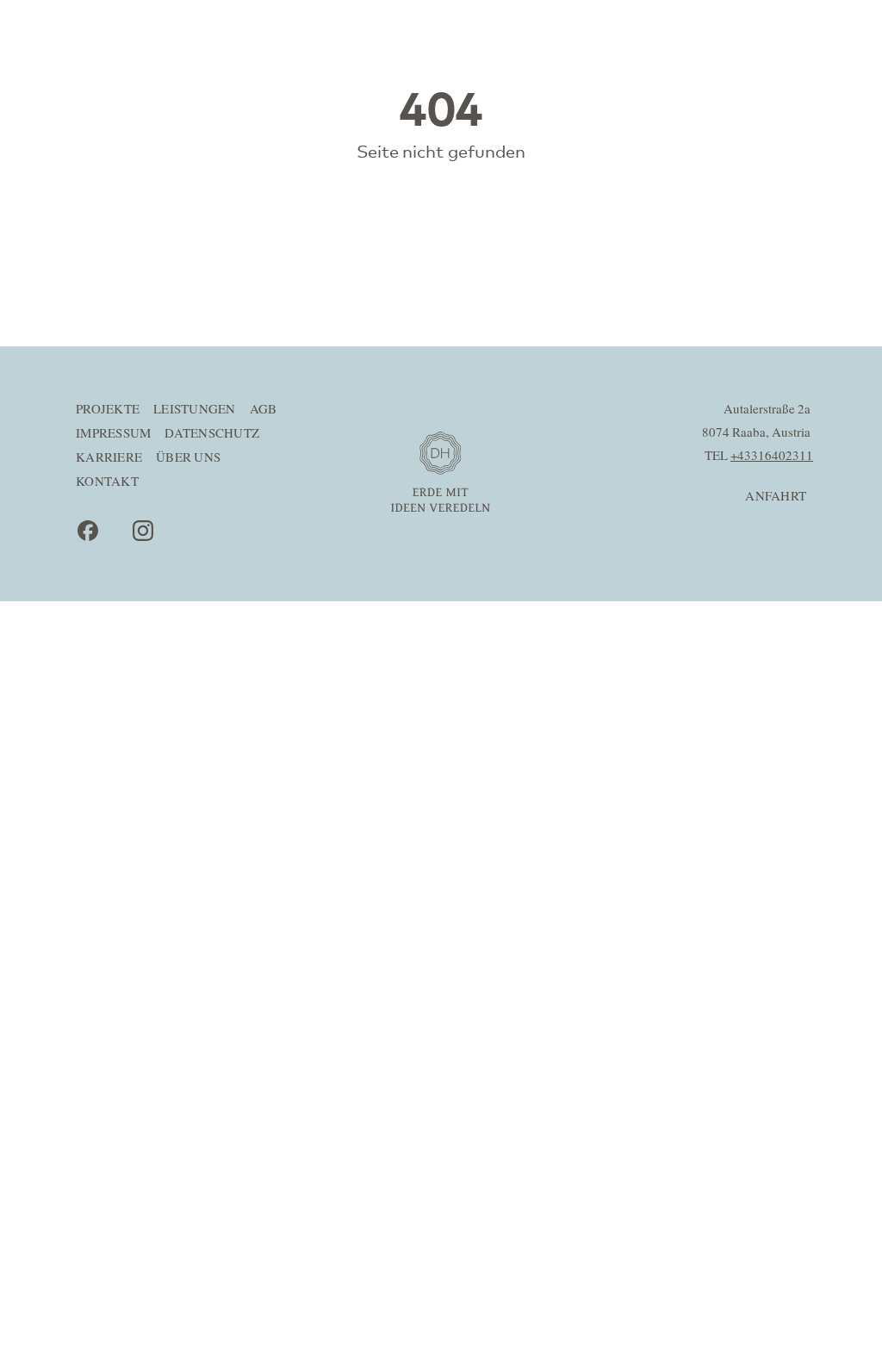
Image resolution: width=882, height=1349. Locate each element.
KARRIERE (109, 458)
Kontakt (107, 482)
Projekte (108, 409)
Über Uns (188, 458)
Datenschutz (212, 433)
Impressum (113, 433)
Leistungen (194, 409)
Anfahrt (775, 496)
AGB (263, 409)
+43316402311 (771, 456)
